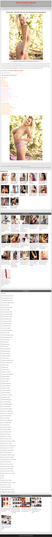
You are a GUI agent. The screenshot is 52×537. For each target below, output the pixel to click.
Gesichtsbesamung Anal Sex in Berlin (8, 459)
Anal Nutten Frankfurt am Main (7, 360)
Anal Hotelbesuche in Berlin (6, 330)
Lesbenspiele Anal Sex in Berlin (7, 466)
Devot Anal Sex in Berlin (6, 436)
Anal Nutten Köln (4, 367)
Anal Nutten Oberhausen (6, 383)
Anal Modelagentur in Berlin (6, 337)
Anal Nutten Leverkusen (6, 371)
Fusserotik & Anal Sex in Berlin (7, 457)
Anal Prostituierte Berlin (6, 401)
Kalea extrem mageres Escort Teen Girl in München (5, 245)
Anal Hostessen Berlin (5, 328)
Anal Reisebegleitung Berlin (6, 404)
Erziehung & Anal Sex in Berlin (7, 447)
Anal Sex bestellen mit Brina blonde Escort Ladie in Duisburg (43, 263)
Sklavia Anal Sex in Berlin (6, 480)
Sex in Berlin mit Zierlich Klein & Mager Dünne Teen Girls (6, 510)
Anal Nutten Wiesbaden (6, 390)
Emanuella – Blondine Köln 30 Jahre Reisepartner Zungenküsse (26, 12)
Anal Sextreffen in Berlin (6, 427)
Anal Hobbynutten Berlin (6, 325)
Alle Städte (3, 293)
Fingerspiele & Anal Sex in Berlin (7, 454)
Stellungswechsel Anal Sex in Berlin (8, 482)
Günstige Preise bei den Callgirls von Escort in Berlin (6, 528)
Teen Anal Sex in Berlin (6, 484)
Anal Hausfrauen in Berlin (6, 318)
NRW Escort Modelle (18, 70)
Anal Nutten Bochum (5, 344)
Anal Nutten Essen (5, 358)
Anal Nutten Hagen (5, 365)
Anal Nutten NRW (4, 381)
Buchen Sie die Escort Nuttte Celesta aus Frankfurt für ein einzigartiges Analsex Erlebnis (5, 228)
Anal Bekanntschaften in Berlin (7, 302)
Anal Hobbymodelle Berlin (6, 323)
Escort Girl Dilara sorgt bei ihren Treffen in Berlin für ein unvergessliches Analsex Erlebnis (15, 264)
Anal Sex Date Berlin (5, 418)
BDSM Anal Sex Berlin (5, 434)
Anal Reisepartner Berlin (6, 406)
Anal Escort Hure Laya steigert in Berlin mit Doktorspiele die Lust (24, 263)
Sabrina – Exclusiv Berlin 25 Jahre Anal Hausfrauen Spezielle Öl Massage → (36, 167)
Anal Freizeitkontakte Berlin (6, 314)
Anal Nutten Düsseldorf (5, 355)
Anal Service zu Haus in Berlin (7, 413)
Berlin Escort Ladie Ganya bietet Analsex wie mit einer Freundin (5, 263)
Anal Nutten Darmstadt (5, 348)
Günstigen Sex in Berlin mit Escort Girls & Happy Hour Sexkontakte (26, 510)
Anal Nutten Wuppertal (5, 392)
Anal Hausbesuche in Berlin (6, 316)
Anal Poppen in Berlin (5, 397)
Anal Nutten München (5, 378)
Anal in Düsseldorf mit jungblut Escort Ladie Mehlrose (24, 245)
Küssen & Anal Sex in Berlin (7, 464)
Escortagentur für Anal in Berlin (7, 450)
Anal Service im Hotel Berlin (6, 411)
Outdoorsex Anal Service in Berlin (8, 473)
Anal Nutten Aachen (5, 339)
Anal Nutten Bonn (4, 346)
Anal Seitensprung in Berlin (6, 408)
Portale (2, 477)
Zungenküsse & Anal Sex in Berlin (8, 491)
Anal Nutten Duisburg (5, 353)
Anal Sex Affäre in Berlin (6, 415)
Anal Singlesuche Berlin (6, 429)
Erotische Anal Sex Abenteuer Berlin (8, 445)
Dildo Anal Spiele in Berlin (6, 438)
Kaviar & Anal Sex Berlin (6, 461)
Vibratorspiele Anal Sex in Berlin (7, 489)
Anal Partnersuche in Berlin (6, 394)
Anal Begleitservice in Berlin (6, 300)
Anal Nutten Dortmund (5, 351)
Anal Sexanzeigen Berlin (6, 422)
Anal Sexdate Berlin (5, 424)
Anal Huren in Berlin (5, 332)
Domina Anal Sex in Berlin (6, 443)
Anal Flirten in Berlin (5, 309)
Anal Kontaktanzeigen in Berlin (7, 335)
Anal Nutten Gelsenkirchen (6, 362)
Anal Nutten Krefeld (5, 369)
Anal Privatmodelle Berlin (6, 399)
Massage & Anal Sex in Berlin (7, 468)
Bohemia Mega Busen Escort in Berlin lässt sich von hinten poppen (15, 245)
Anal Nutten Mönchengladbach (7, 374)
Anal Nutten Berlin (5, 341)
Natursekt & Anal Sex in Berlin (7, 471)
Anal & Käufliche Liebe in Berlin (7, 295)
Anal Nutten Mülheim (5, 376)
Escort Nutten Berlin (26, 3)
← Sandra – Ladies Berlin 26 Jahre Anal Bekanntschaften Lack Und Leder (15, 166)
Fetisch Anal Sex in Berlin (6, 452)
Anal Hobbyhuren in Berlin (6, 321)
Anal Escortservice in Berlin (6, 307)
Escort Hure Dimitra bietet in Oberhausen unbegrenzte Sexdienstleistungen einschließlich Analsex (15, 228)
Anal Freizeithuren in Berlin (6, 311)
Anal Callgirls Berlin (5, 305)
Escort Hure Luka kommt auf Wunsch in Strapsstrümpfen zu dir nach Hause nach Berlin (5, 282)
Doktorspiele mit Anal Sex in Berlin (8, 441)
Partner (2, 475)
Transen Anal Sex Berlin (6, 487)
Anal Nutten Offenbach (5, 385)
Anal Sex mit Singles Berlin (6, 420)
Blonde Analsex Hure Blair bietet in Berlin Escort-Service (34, 227)
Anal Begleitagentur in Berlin (7, 298)
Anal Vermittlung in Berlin (6, 431)
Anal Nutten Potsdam (5, 388)
